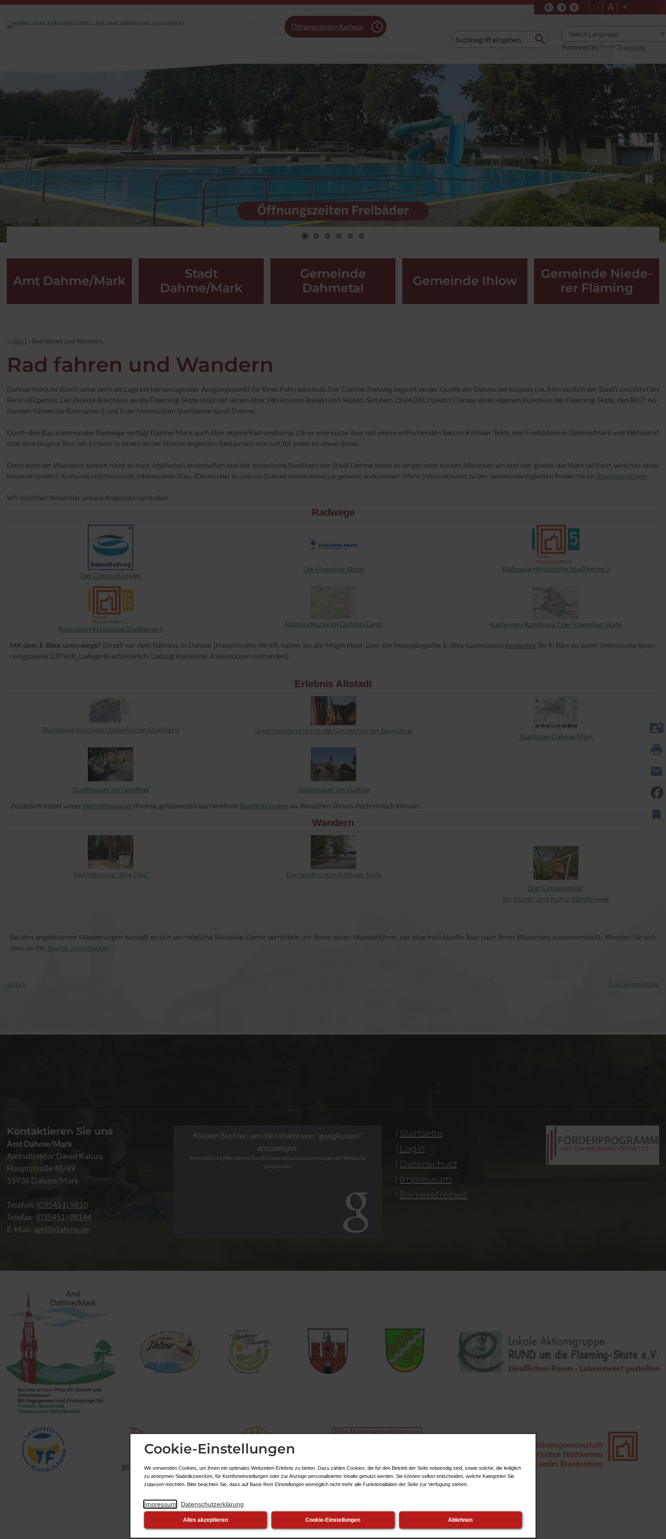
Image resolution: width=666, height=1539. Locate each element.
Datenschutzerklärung (212, 1504)
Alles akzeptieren (205, 1520)
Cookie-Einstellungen (332, 1520)
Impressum (160, 1504)
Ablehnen (460, 1520)
